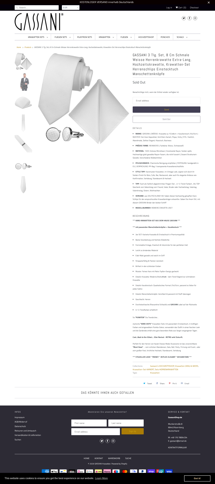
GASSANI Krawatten (102, 463)
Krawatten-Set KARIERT (143, 369)
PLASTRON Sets (84, 37)
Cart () (182, 7)
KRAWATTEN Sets (36, 37)
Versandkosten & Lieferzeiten (28, 435)
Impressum (20, 417)
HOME (86, 458)
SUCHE (128, 458)
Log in (169, 7)
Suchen (18, 439)
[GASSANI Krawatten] (39, 21)
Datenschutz (20, 426)
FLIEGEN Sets (61, 37)
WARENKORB (114, 458)
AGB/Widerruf (21, 421)
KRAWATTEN (105, 37)
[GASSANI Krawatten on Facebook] (189, 18)
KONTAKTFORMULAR (177, 447)
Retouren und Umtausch (25, 430)
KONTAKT (99, 458)
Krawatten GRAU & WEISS (186, 366)
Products (27, 47)
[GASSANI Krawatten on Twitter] (184, 18)
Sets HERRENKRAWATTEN (166, 369)
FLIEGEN (125, 37)
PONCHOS (165, 37)
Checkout (194, 7)
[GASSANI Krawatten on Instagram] (195, 18)
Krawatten (155, 372)
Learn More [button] (101, 478)
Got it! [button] (197, 478)
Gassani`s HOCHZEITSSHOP (162, 366)
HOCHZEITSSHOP (146, 37)
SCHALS (181, 37)
